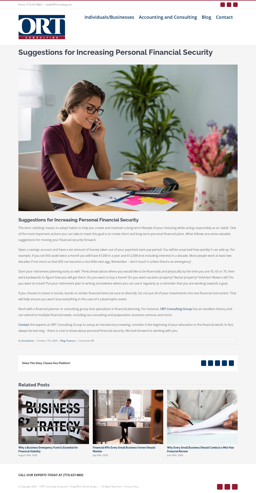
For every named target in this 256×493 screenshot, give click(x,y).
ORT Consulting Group (176, 309)
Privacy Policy (131, 486)
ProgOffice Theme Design (83, 486)
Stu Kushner (28, 340)
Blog (63, 340)
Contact (23, 325)
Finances (71, 340)
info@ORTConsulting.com (59, 4)
